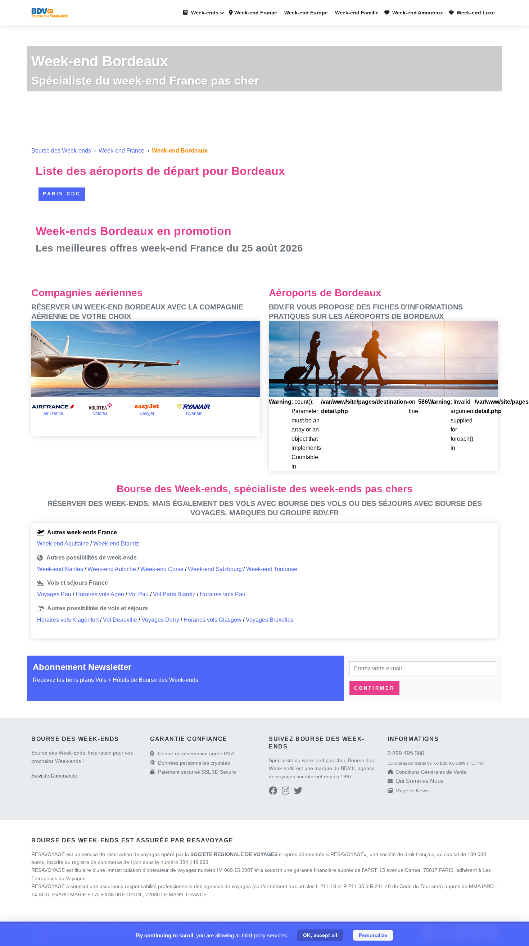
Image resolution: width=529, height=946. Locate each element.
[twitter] (298, 792)
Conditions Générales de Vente (430, 772)
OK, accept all (320, 935)
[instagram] (285, 792)
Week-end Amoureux (417, 12)
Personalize (373, 935)
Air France (53, 413)
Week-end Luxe (475, 12)
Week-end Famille (356, 12)
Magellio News (412, 790)
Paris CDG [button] (62, 193)
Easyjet (147, 413)
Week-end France (255, 12)
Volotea (100, 413)
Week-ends (204, 12)
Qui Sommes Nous (419, 781)
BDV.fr (348, 768)
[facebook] (273, 792)
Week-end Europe (305, 12)
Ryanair (194, 413)
